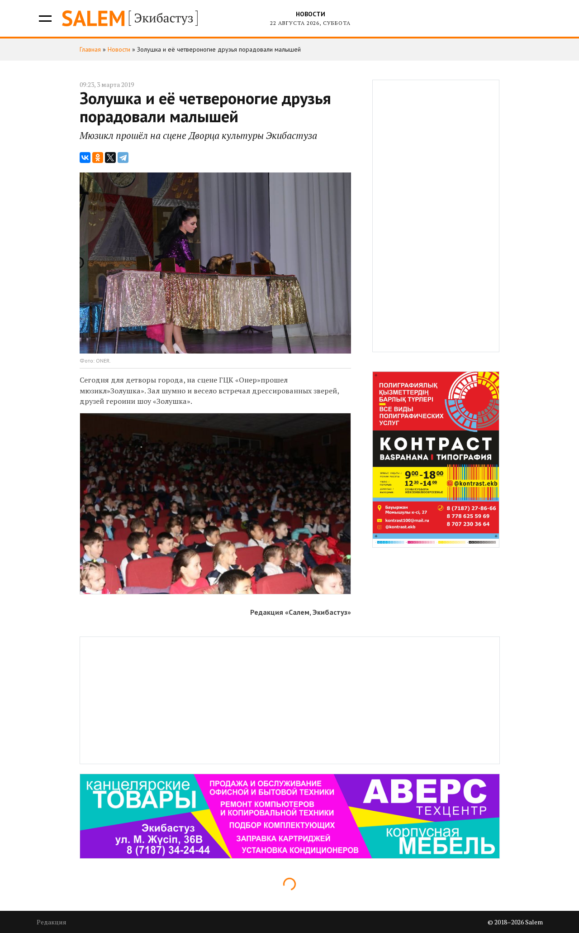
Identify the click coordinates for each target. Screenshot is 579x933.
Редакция (51, 922)
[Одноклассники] (97, 157)
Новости (310, 14)
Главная (90, 49)
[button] (44, 18)
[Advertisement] (436, 216)
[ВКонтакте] (85, 157)
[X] (110, 157)
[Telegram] (123, 157)
